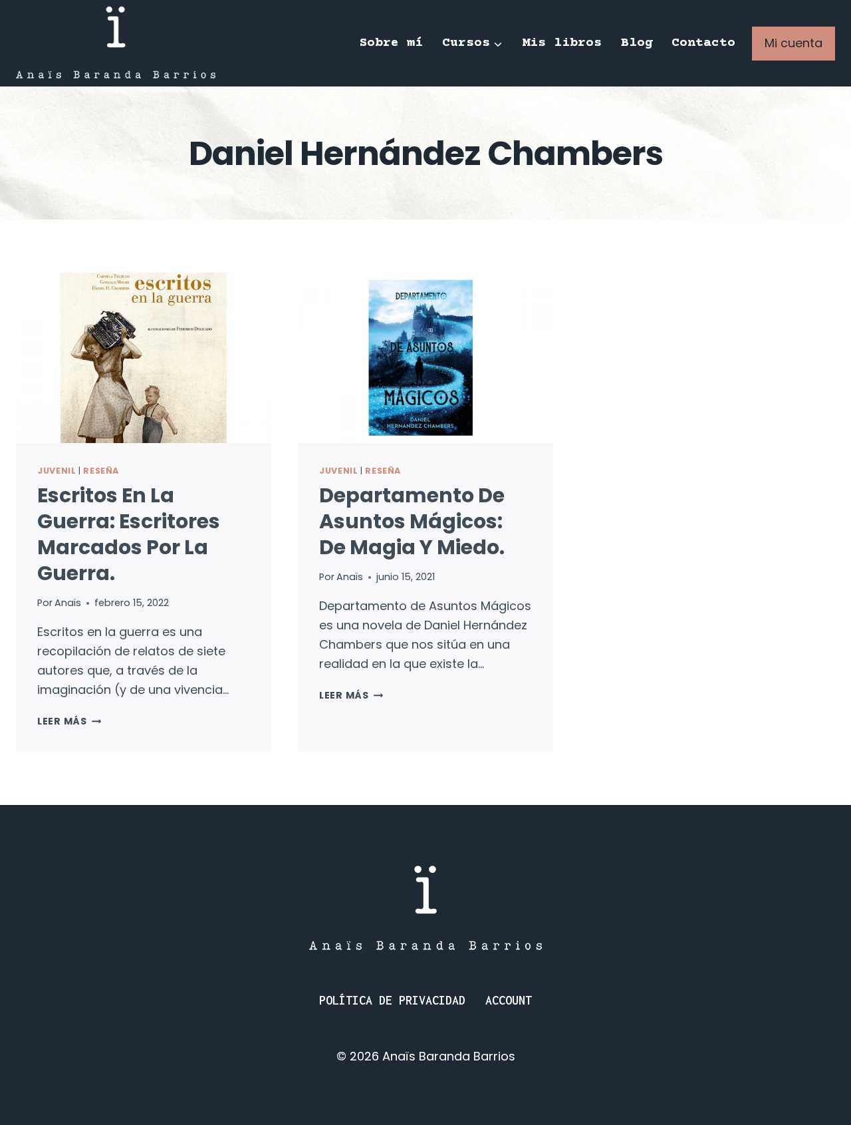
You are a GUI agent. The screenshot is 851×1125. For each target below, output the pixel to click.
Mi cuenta (793, 43)
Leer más (69, 721)
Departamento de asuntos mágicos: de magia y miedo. (412, 521)
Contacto (703, 43)
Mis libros (562, 43)
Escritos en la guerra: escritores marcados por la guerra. (128, 534)
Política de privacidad (392, 1000)
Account (508, 1000)
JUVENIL (56, 470)
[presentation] (143, 358)
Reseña (101, 470)
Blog (637, 43)
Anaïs (68, 602)
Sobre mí (391, 43)
